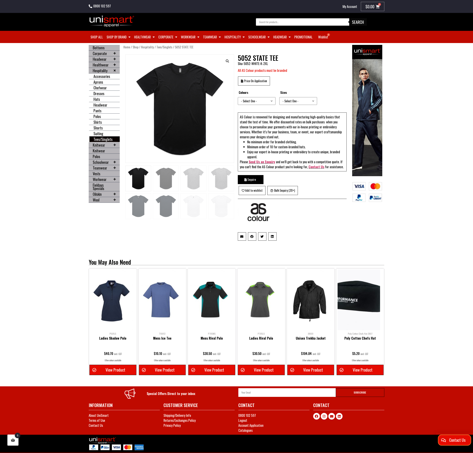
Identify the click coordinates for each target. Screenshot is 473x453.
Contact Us (316, 166)
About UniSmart (99, 415)
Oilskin (97, 194)
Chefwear (100, 87)
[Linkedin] (339, 416)
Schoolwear (257, 37)
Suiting (98, 133)
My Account (350, 6)
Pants (97, 110)
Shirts (97, 122)
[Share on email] (242, 236)
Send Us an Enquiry (262, 161)
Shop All (97, 37)
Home (126, 47)
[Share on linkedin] (272, 236)
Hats (96, 99)
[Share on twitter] (262, 236)
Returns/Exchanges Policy (180, 420)
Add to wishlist (254, 190)
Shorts (98, 128)
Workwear (188, 37)
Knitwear (99, 145)
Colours (243, 92)
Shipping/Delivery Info (177, 415)
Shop (135, 47)
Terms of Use (97, 420)
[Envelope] (331, 416)
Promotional (303, 37)
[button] (227, 61)
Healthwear (142, 37)
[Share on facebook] (252, 236)
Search (358, 22)
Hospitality (232, 37)
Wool (96, 200)
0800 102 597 (102, 6)
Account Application (250, 425)
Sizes (283, 92)
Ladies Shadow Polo (112, 338)
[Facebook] (316, 416)
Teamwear (210, 37)
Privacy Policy (172, 425)
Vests (96, 173)
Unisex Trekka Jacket (311, 338)
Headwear (280, 37)
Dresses (98, 93)
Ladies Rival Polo (261, 338)
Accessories (101, 76)
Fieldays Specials (98, 186)
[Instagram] (324, 416)
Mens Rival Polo (212, 338)
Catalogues (245, 430)
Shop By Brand (117, 37)
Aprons (98, 82)
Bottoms (99, 47)
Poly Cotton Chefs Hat (360, 338)
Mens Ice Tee (162, 338)
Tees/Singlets (103, 139)
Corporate (165, 37)
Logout (242, 420)
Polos (97, 116)
